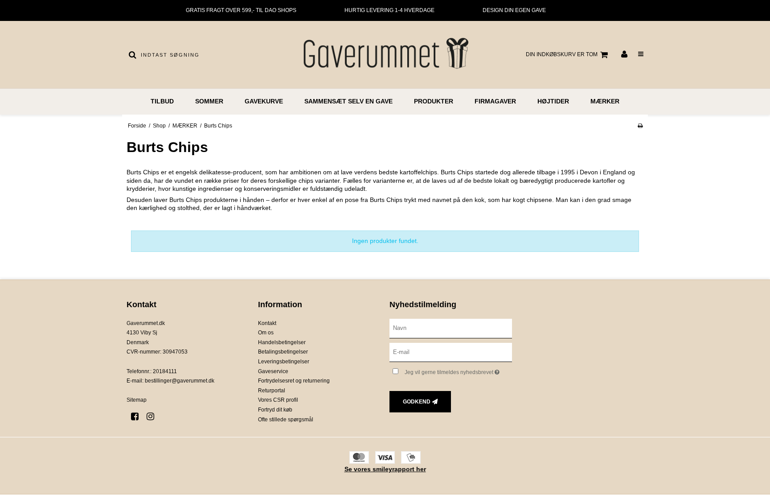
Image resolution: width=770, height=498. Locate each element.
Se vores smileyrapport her (385, 469)
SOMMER (209, 101)
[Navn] (450, 327)
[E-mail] (450, 351)
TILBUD (162, 101)
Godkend (416, 402)
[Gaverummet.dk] (385, 54)
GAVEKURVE (264, 101)
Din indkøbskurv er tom (562, 54)
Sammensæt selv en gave (348, 101)
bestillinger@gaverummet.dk (179, 381)
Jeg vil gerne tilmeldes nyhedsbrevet (458, 370)
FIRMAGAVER (495, 101)
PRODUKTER (433, 101)
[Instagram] (153, 416)
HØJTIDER (553, 101)
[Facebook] (138, 416)
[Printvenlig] (640, 126)
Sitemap (137, 400)
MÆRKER (604, 101)
